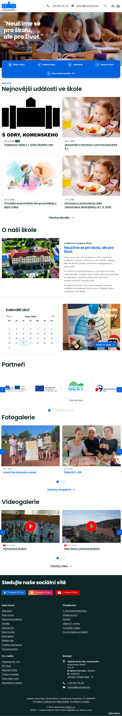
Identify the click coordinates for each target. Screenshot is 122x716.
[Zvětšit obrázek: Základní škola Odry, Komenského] (30, 258)
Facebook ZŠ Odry (16, 592)
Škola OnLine (8, 615)
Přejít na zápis (103, 344)
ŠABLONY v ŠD (73, 472)
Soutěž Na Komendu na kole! (19, 472)
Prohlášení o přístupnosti (44, 701)
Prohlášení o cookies (79, 701)
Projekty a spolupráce (12, 645)
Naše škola (7, 611)
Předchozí (9, 316)
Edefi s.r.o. (70, 707)
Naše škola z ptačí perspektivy (82, 548)
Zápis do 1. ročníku (71, 623)
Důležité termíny (70, 615)
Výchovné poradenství (12, 619)
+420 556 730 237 (60, 6)
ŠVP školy (6, 666)
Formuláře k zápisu (71, 628)
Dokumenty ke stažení (12, 683)
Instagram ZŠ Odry (43, 592)
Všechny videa (59, 566)
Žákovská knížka (9, 670)
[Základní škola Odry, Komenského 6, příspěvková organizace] (9, 6)
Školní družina (8, 632)
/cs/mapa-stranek (112, 5)
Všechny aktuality (59, 217)
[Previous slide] (4, 258)
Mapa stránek (63, 701)
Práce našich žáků (10, 678)
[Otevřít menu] (118, 6)
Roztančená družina (14, 548)
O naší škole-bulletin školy (75, 611)
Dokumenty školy (10, 649)
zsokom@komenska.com (87, 6)
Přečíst (31, 145)
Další (53, 316)
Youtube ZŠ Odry (71, 592)
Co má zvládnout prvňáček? (75, 632)
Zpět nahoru (114, 713)
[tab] (24, 274)
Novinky (66, 619)
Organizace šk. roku (11, 661)
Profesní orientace (10, 674)
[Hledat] (105, 5)
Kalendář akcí (8, 628)
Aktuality (6, 623)
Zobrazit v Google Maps (78, 677)
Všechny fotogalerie (59, 489)
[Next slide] (56, 258)
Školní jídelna (8, 636)
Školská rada (7, 640)
